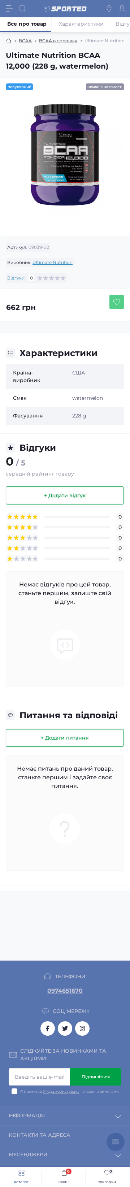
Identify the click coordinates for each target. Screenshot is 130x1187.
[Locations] (109, 8)
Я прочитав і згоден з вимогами (69, 1091)
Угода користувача (61, 1091)
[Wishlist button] (116, 302)
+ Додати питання (65, 738)
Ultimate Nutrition (52, 262)
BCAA (25, 40)
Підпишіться (96, 1076)
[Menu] (9, 8)
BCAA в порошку (58, 40)
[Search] (22, 8)
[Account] (122, 8)
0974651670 (65, 990)
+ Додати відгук (65, 495)
